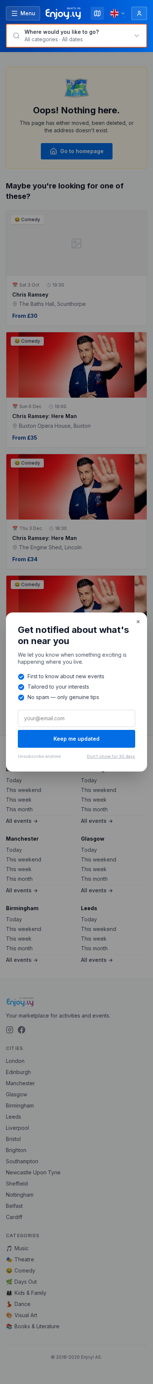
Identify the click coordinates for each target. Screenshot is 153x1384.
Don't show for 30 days (111, 756)
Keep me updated (76, 738)
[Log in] (139, 13)
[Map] (97, 13)
